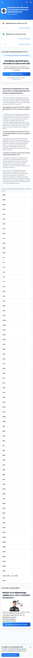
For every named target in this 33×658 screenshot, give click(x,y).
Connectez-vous (16, 79)
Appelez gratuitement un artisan (17, 624)
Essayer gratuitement (16, 74)
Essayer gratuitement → (10, 655)
